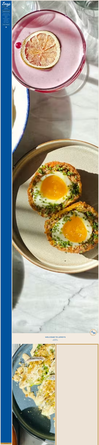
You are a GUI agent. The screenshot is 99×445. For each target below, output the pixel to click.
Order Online (6, 11)
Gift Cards (6, 22)
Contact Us (6, 21)
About (6, 17)
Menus (6, 16)
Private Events (6, 18)
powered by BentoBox (8, 443)
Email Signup (6, 24)
